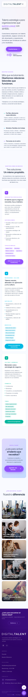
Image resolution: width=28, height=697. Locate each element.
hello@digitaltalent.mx (10, 679)
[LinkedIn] (3, 645)
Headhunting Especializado (9, 665)
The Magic (18, 694)
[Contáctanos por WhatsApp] (24, 693)
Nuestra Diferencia (7, 657)
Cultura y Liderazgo (7, 671)
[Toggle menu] (22, 4)
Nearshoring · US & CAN (8, 668)
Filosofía (4, 654)
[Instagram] (6, 645)
